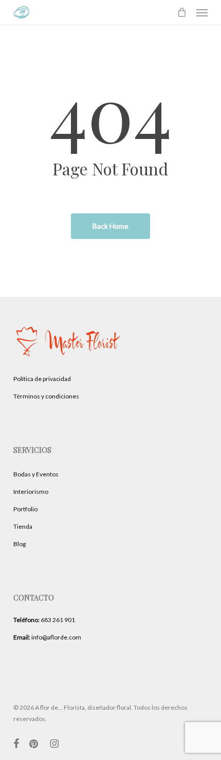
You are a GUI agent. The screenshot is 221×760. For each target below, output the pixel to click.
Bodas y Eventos (36, 474)
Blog (19, 544)
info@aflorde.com (47, 637)
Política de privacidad (42, 379)
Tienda (22, 526)
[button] (202, 12)
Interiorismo (30, 491)
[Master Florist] (69, 363)
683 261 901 (44, 620)
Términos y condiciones (46, 396)
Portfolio (25, 509)
